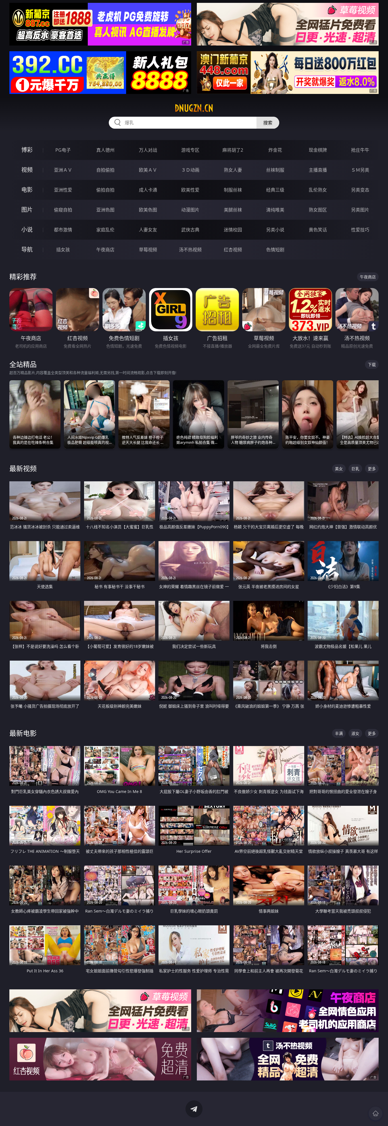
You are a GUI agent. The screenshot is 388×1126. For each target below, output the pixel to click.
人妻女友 (148, 230)
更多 (372, 468)
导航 (27, 249)
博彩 (27, 150)
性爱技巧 (360, 230)
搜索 (267, 123)
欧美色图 (148, 210)
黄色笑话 (318, 230)
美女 (339, 468)
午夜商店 (105, 249)
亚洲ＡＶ (63, 170)
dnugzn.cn (194, 108)
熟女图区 (318, 210)
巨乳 (355, 468)
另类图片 (360, 210)
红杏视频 (233, 249)
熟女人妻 (233, 170)
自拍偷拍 (105, 170)
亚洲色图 (105, 210)
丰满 (339, 733)
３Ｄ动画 (190, 170)
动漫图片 (190, 210)
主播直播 (318, 170)
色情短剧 (275, 249)
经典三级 (275, 190)
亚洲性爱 (63, 190)
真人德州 (105, 150)
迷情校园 (233, 230)
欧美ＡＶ (148, 170)
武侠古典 (190, 230)
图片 (27, 209)
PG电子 (63, 150)
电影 (27, 190)
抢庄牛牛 (360, 150)
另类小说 (275, 230)
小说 (27, 229)
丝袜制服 (275, 170)
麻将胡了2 (232, 150)
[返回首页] (375, 1113)
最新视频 (23, 468)
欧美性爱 (190, 190)
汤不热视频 (190, 249)
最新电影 (23, 733)
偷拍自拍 (105, 190)
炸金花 (275, 150)
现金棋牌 (318, 150)
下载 (372, 364)
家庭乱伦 (105, 230)
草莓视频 (148, 249)
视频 (27, 170)
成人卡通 (148, 190)
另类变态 (360, 190)
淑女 (355, 733)
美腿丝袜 (233, 210)
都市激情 (63, 230)
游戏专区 (190, 150)
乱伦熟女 (318, 190)
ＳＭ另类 (360, 170)
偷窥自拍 (63, 210)
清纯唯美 (275, 210)
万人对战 (148, 150)
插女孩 (63, 249)
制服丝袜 (233, 190)
